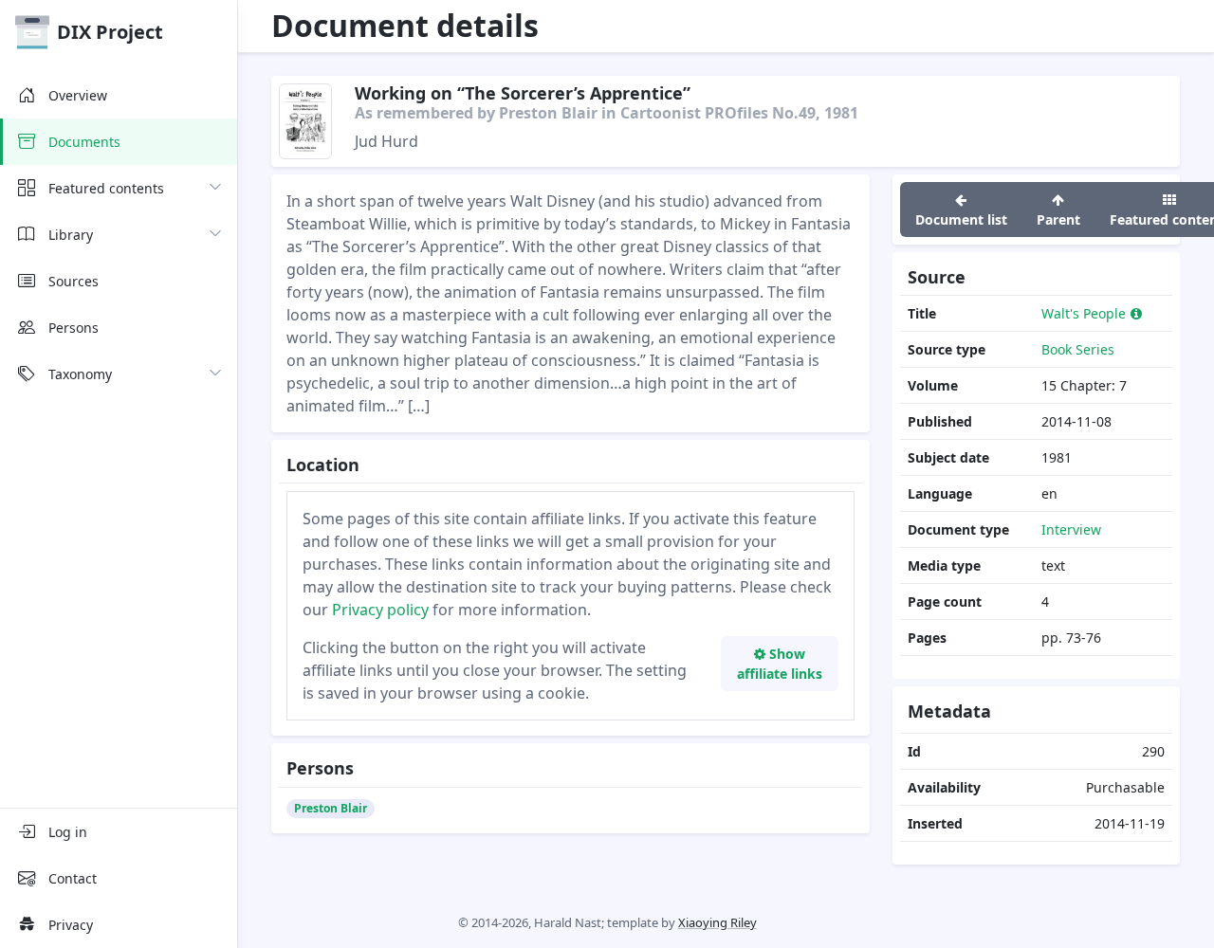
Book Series (1077, 349)
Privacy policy (380, 609)
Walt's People (1083, 313)
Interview (1071, 529)
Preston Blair (330, 808)
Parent (1058, 219)
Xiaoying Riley (717, 922)
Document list (961, 219)
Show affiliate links (779, 664)
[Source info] (1136, 313)
